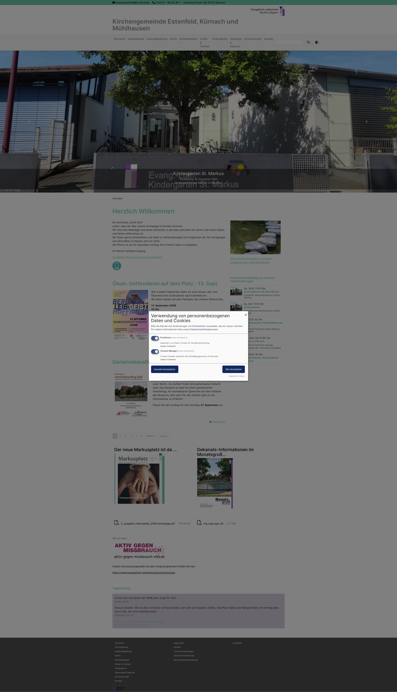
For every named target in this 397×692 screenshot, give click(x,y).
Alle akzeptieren (233, 369)
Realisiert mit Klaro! (237, 376)
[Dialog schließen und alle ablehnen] (245, 313)
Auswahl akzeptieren (164, 369)
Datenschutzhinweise (201, 329)
